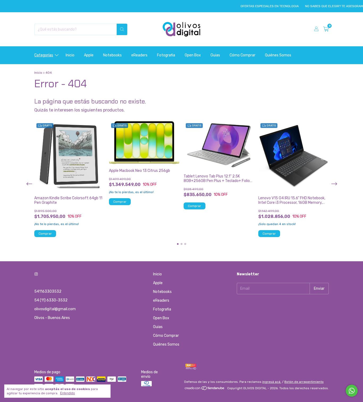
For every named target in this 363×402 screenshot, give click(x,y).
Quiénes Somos (278, 55)
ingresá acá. (271, 382)
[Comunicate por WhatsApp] (352, 391)
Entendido (67, 393)
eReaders (139, 55)
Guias (215, 55)
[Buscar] (122, 29)
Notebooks (112, 55)
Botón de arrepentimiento (304, 382)
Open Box (193, 55)
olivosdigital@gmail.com (55, 309)
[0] (326, 29)
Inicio (70, 55)
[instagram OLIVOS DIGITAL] (36, 274)
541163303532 (47, 291)
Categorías (43, 55)
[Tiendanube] (204, 389)
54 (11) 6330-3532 (50, 300)
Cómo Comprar (242, 55)
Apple (89, 55)
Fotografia (166, 55)
